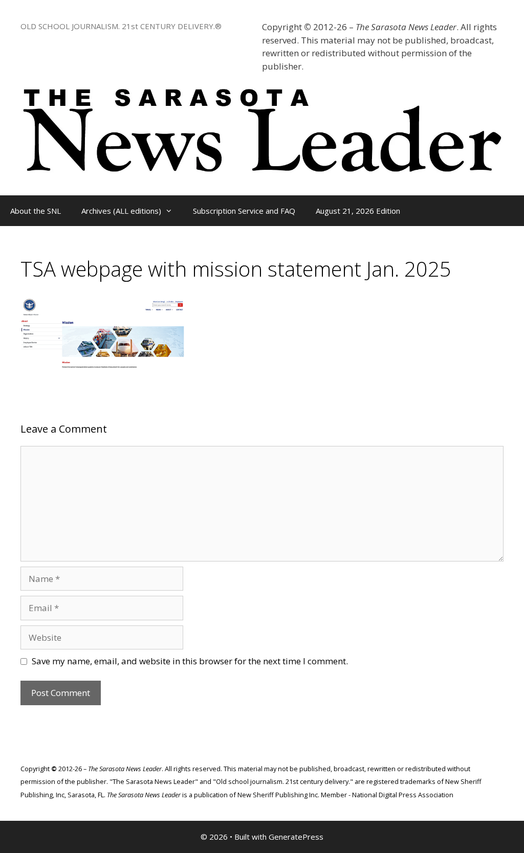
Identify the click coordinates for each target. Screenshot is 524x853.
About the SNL (35, 211)
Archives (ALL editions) (121, 211)
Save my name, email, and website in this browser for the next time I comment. (190, 661)
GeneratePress (296, 837)
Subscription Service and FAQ (244, 211)
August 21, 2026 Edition (358, 211)
